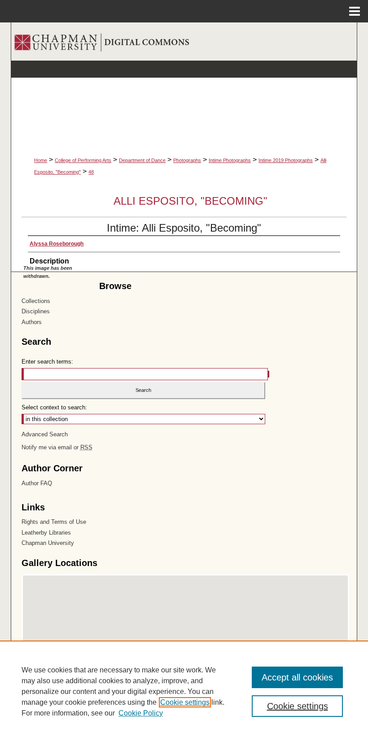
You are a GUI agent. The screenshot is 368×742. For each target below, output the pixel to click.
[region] (184, 691)
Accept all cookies (297, 677)
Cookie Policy (140, 713)
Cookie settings (185, 702)
